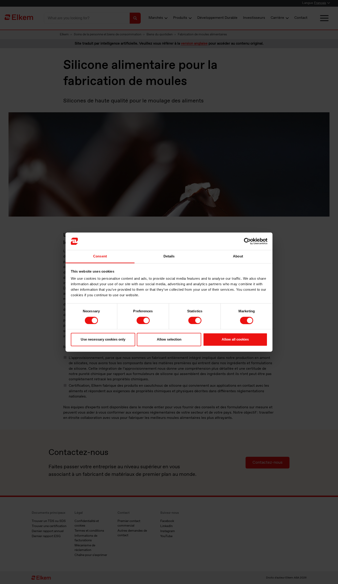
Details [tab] (169, 256)
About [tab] (238, 256)
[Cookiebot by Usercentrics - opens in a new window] (247, 241)
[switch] (143, 320)
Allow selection (169, 339)
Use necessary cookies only (103, 339)
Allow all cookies (235, 339)
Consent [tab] (100, 256)
